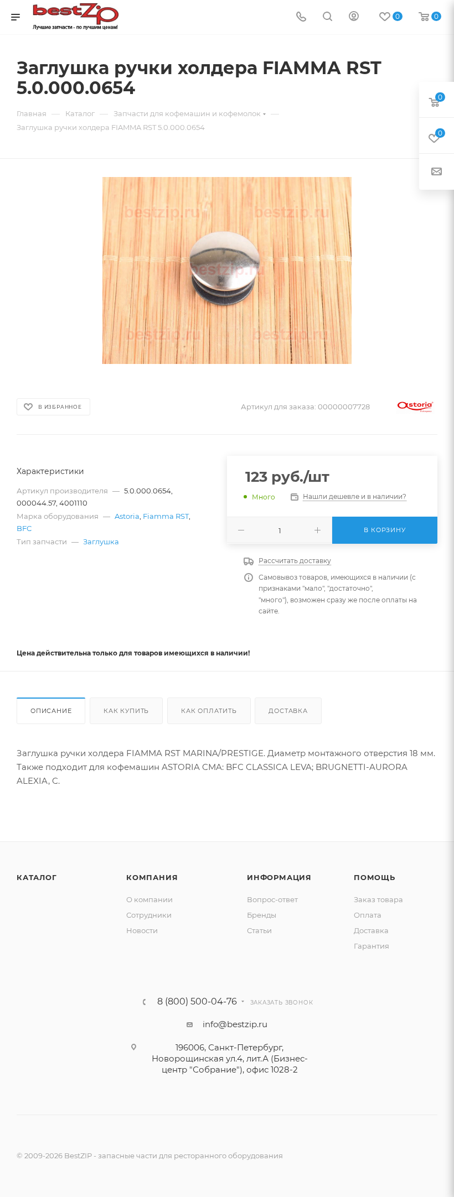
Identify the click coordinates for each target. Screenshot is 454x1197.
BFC (24, 528)
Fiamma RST (166, 516)
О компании (149, 899)
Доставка (288, 711)
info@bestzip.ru (235, 1024)
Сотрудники (149, 914)
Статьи (259, 930)
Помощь (374, 877)
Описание (50, 711)
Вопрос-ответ (272, 899)
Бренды (261, 914)
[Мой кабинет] (354, 17)
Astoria (127, 516)
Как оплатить (209, 711)
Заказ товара (378, 899)
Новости (142, 930)
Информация (279, 877)
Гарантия (371, 945)
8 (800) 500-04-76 (197, 1001)
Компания (152, 877)
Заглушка (101, 541)
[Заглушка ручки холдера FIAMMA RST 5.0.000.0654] (227, 270)
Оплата (367, 914)
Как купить (126, 711)
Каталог (37, 877)
